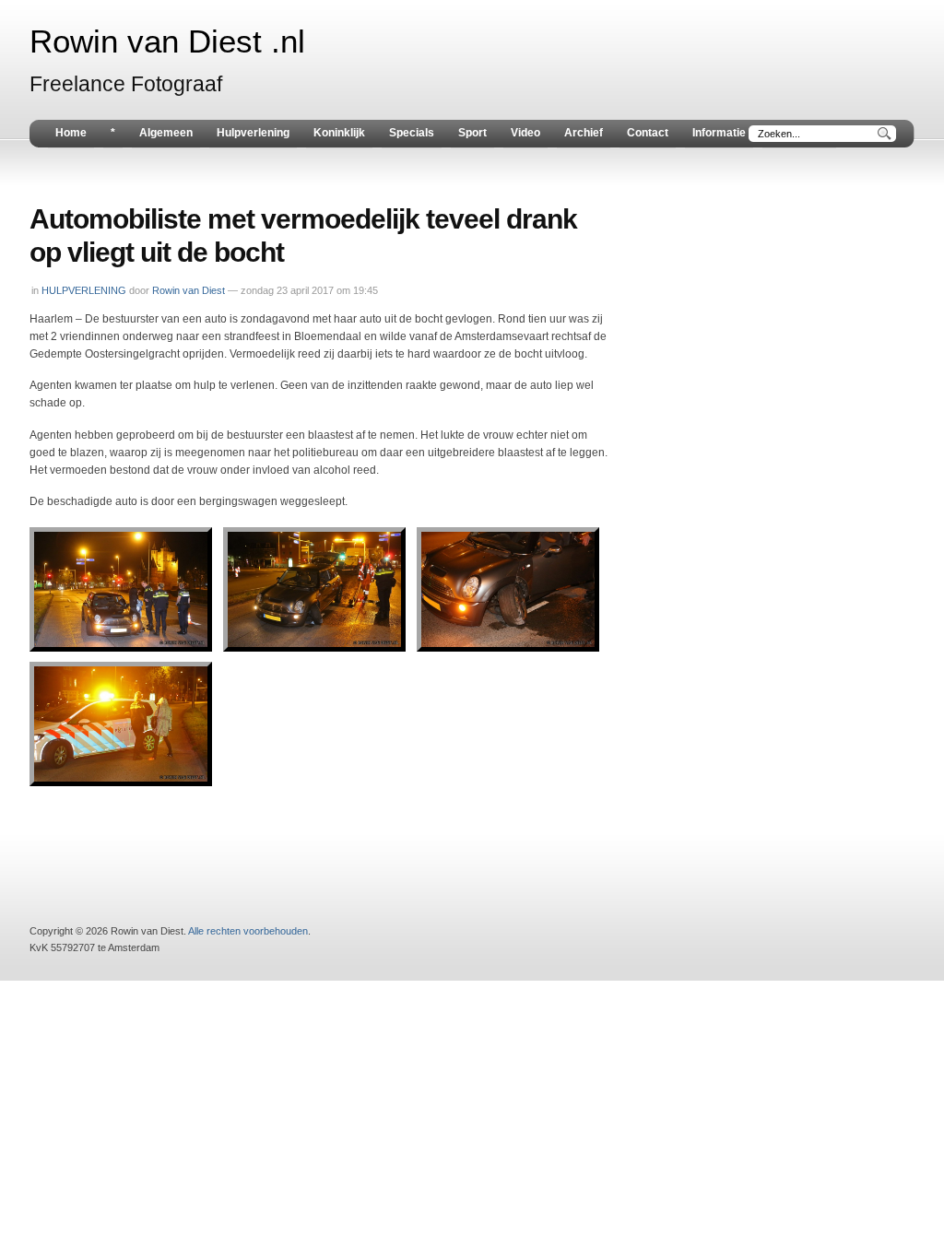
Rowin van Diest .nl (167, 41)
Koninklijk (339, 132)
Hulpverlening (253, 132)
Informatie (719, 132)
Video (525, 132)
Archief (583, 132)
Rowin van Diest (188, 290)
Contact (647, 132)
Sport (472, 132)
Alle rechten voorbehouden (248, 930)
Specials (411, 132)
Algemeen (166, 132)
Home (71, 132)
